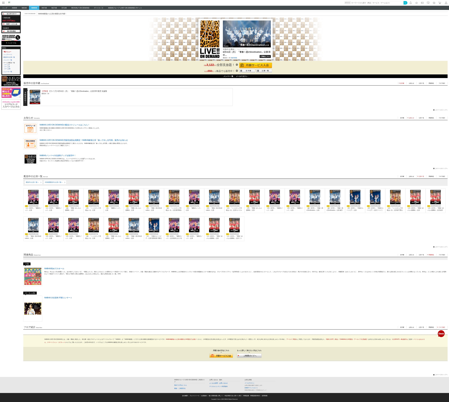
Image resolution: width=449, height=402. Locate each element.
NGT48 (54, 8)
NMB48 (34, 8)
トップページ (8, 54)
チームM (7, 67)
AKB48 (14, 8)
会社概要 (185, 395)
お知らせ (411, 83)
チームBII (7, 69)
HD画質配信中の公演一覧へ (53, 182)
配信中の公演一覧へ (32, 182)
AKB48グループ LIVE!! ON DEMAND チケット (125, 8)
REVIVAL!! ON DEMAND (80, 8)
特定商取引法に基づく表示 (233, 395)
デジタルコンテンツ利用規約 (218, 386)
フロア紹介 (442, 83)
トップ (4, 8)
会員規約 (204, 395)
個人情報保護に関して (216, 395)
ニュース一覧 (8, 71)
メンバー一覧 (8, 60)
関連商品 (431, 83)
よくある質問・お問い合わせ (218, 383)
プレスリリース (194, 395)
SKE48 (24, 8)
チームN (7, 65)
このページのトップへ (441, 110)
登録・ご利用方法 (179, 388)
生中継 (402, 118)
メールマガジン (242, 76)
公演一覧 (421, 83)
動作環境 (234, 58)
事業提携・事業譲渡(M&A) (251, 395)
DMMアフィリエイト (251, 388)
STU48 (64, 8)
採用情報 (264, 395)
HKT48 (44, 8)
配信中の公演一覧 (9, 57)
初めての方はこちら (180, 385)
